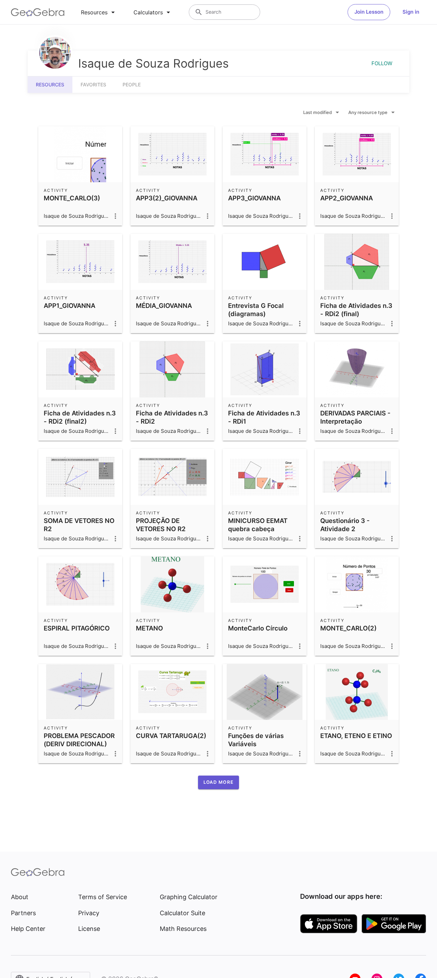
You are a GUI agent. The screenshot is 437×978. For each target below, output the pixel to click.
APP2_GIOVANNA (346, 198)
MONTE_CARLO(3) (72, 198)
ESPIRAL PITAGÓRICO (77, 628)
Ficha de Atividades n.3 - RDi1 (264, 417)
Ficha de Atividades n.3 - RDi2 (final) (356, 309)
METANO (149, 628)
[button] (218, 782)
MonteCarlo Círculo (257, 628)
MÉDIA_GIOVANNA (164, 305)
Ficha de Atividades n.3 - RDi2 (172, 417)
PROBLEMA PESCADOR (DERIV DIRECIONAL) (79, 740)
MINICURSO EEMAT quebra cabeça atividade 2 (257, 529)
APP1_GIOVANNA (69, 305)
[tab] (99, 12)
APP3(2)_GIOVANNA (166, 198)
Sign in (411, 12)
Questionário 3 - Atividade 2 (345, 525)
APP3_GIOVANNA (254, 198)
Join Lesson (368, 12)
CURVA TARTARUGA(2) (171, 735)
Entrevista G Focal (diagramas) (256, 309)
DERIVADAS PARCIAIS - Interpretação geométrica (355, 421)
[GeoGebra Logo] (38, 12)
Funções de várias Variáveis (256, 740)
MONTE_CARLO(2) (348, 628)
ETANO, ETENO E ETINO (356, 735)
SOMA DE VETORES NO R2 (79, 525)
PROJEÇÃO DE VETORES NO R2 (161, 525)
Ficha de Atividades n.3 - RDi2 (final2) (80, 417)
